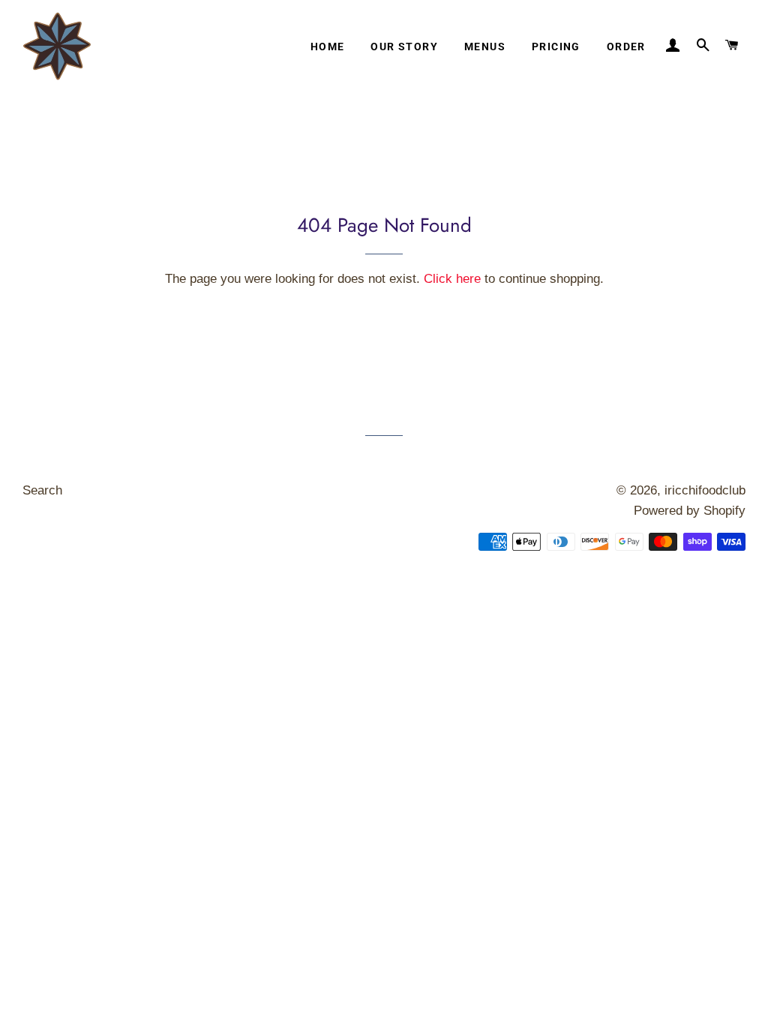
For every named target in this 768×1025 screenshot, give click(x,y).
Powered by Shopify (690, 510)
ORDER (626, 47)
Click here (452, 279)
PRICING (556, 47)
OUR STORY (404, 47)
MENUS (485, 47)
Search (42, 490)
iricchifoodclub (705, 490)
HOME (327, 47)
